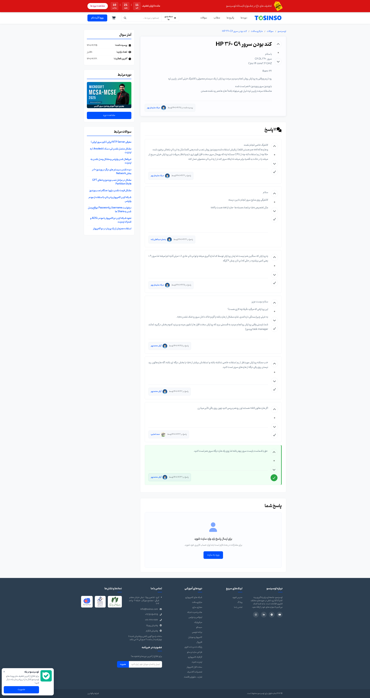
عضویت (123, 664)
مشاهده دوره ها (97, 6)
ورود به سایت (213, 555)
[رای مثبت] (278, 44)
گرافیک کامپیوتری (195, 657)
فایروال (199, 642)
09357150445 (151, 614)
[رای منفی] (278, 61)
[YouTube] (280, 614)
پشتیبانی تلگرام (152, 630)
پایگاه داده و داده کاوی (193, 647)
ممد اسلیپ (155, 434)
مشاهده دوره (109, 115)
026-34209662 (151, 620)
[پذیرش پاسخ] (274, 171)
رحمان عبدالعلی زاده (158, 239)
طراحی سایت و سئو (194, 652)
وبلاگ (239, 602)
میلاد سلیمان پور (153, 107)
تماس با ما (238, 607)
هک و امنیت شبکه (194, 612)
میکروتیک (198, 622)
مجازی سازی (197, 607)
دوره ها (244, 18)
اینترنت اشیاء (197, 662)
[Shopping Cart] (114, 18)
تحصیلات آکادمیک (194, 672)
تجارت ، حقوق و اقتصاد (193, 677)
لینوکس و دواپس (195, 617)
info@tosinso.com (149, 609)
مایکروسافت (257, 31)
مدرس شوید (237, 597)
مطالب (217, 18)
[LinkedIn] (264, 614)
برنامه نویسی (197, 632)
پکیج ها (230, 18)
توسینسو (282, 31)
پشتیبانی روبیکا (152, 625)
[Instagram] (256, 614)
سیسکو (199, 627)
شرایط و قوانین (93, 693)
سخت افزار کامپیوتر (194, 667)
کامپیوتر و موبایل (195, 637)
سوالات (203, 18)
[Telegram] (272, 614)
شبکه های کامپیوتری (193, 597)
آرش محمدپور (156, 345)
